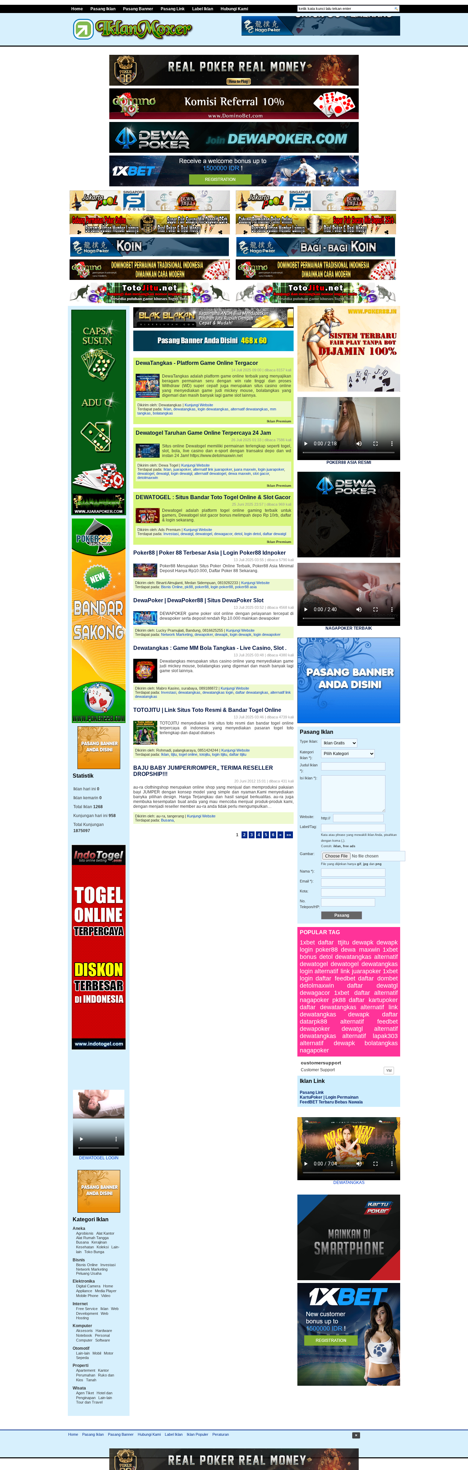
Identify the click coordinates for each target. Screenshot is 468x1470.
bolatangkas (163, 413)
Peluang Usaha (88, 1273)
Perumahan (85, 1375)
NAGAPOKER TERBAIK (348, 628)
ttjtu (174, 754)
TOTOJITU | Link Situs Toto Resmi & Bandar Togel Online (207, 710)
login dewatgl (181, 473)
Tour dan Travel (89, 1402)
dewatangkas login (217, 692)
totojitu (204, 754)
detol (238, 534)
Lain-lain (83, 1353)
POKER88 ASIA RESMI (349, 462)
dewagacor (223, 534)
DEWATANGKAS (349, 1182)
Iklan (104, 1309)
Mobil (97, 1353)
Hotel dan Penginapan (94, 1395)
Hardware (104, 1331)
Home (77, 9)
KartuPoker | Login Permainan (329, 1097)
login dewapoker (267, 634)
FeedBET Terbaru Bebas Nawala (331, 1102)
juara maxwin (245, 469)
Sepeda (82, 1358)
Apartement (85, 1370)
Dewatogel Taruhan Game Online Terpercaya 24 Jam (203, 433)
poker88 (202, 587)
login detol (252, 534)
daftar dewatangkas (251, 692)
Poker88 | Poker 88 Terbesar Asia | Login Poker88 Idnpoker (209, 553)
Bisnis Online (87, 1265)
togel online (188, 754)
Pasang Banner (138, 9)
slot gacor (261, 473)
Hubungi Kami (234, 9)
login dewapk (240, 634)
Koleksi (103, 1247)
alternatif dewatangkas (249, 409)
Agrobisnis (85, 1233)
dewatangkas (184, 409)
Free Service (87, 1309)
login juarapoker (271, 469)
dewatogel (145, 473)
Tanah (91, 1380)
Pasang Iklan (102, 9)
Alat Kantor (105, 1233)
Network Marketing (92, 1269)
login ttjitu (219, 754)
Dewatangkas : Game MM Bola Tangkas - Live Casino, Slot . (209, 648)
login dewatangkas (213, 409)
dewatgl (162, 473)
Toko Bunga (94, 1252)
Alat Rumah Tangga (92, 1238)
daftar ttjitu (237, 754)
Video (105, 1296)
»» (288, 834)
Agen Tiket (85, 1393)
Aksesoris (84, 1331)
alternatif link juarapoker (212, 469)
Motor (108, 1353)
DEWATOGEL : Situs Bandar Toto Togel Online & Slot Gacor (213, 497)
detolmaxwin (147, 477)
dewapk (221, 634)
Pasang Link (173, 9)
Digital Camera (88, 1286)
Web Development (97, 1311)
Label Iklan (202, 9)
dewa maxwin (239, 473)
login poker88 (222, 587)
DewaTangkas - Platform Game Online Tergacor (197, 363)
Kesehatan (85, 1247)
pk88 (189, 587)
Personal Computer (93, 1337)
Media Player (105, 1291)
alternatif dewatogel (210, 473)
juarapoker (182, 469)
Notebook (84, 1335)
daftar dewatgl (274, 534)
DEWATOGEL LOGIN (99, 1158)
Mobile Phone (87, 1296)
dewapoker (204, 634)
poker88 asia (246, 587)
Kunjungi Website (199, 405)
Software (102, 1340)
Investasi (107, 1265)
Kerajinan (99, 1242)
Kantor (103, 1370)
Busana (82, 1242)
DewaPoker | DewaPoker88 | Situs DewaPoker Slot (198, 600)
